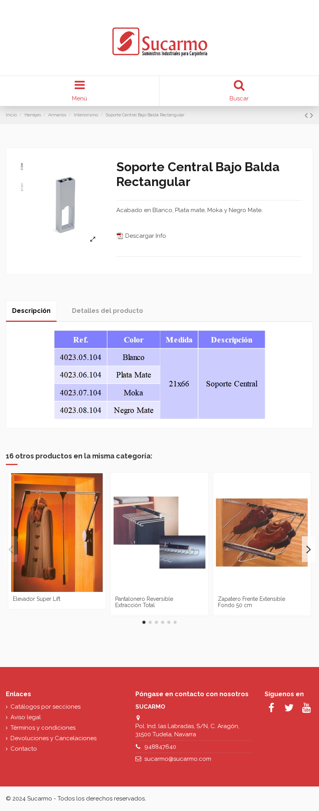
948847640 (160, 746)
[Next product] (311, 115)
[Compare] (51, 589)
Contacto (24, 748)
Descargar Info (145, 235)
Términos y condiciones (43, 727)
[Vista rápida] (63, 589)
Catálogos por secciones (46, 706)
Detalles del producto (107, 310)
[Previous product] (307, 115)
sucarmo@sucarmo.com (177, 758)
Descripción (31, 310)
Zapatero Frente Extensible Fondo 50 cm (251, 602)
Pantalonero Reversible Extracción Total (144, 602)
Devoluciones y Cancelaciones (53, 738)
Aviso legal (26, 717)
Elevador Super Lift (36, 599)
